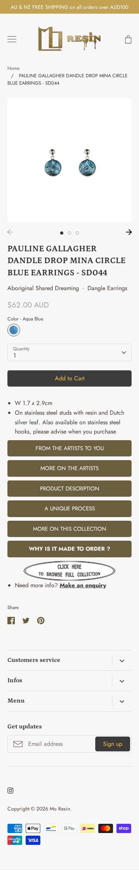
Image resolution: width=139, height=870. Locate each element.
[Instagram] (10, 790)
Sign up (112, 744)
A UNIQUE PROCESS (69, 508)
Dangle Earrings (107, 288)
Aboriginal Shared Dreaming (43, 288)
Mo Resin (60, 808)
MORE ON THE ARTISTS (69, 468)
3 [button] (77, 233)
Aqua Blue (13, 330)
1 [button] (61, 233)
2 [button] (69, 233)
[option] (69, 160)
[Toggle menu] (12, 39)
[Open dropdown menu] (122, 660)
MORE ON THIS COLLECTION (69, 529)
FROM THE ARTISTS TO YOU (70, 448)
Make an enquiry (83, 585)
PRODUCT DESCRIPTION (69, 489)
